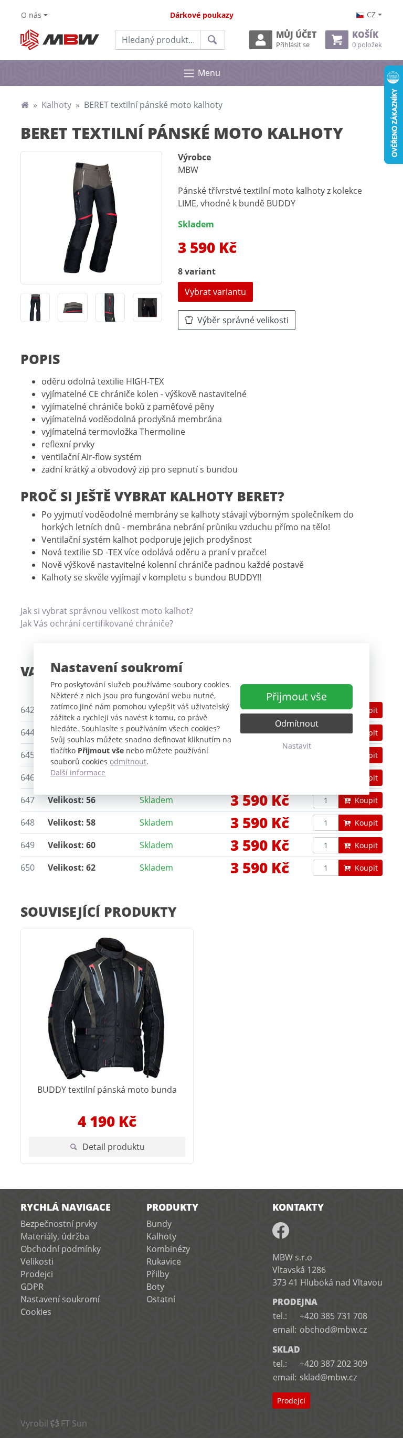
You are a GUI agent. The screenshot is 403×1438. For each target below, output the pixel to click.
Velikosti (37, 1261)
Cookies (35, 1312)
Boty (155, 1286)
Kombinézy (168, 1249)
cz (371, 14)
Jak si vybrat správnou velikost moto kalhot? (106, 611)
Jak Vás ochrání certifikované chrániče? (96, 623)
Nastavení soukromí (60, 1299)
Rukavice (163, 1261)
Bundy (159, 1224)
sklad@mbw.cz (328, 1377)
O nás (31, 15)
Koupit (366, 800)
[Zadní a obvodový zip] (72, 307)
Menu (209, 73)
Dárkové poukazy (202, 15)
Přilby (157, 1274)
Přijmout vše (296, 696)
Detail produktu (113, 1146)
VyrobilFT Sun (53, 1423)
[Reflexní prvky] (147, 307)
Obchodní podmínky (60, 1249)
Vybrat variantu (215, 292)
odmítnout (128, 761)
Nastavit (296, 746)
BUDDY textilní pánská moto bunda (107, 1089)
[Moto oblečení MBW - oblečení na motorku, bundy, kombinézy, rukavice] (24, 105)
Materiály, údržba (54, 1236)
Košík (367, 39)
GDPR (32, 1286)
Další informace (77, 772)
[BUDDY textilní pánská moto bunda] (107, 1008)
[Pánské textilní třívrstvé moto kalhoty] (91, 217)
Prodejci (36, 1274)
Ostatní (160, 1299)
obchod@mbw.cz (333, 1329)
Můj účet (296, 39)
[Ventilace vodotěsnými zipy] (110, 307)
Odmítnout (297, 723)
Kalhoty (56, 105)
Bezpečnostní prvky (58, 1224)
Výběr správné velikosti (243, 320)
